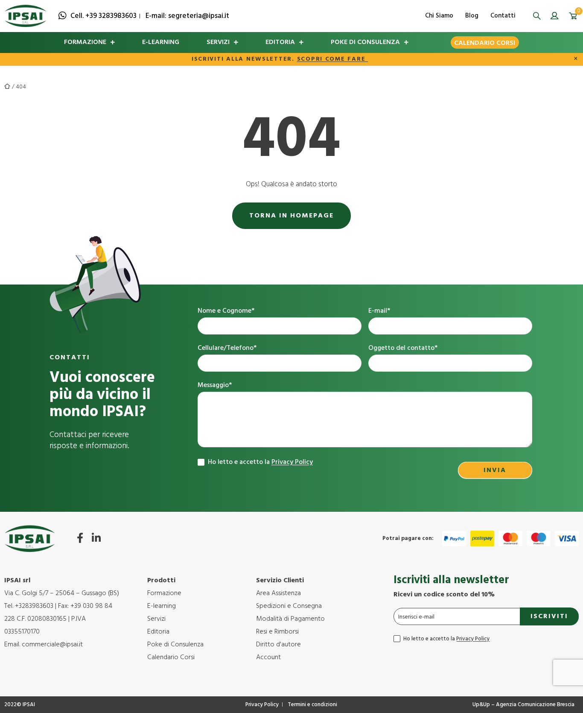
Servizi (218, 42)
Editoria (280, 42)
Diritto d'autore (278, 644)
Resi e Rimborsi (277, 631)
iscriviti (549, 616)
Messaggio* (215, 385)
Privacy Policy (292, 462)
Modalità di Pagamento (290, 619)
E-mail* (379, 311)
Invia (495, 470)
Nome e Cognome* (226, 311)
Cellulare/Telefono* (227, 348)
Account (268, 657)
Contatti (503, 16)
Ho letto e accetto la (259, 462)
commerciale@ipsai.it (52, 644)
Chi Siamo (439, 16)
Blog (471, 16)
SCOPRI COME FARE (332, 59)
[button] (537, 16)
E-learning (160, 42)
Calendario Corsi (484, 43)
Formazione (85, 42)
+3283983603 (34, 606)
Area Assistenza (278, 593)
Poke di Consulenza (365, 42)
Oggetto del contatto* (402, 348)
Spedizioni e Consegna (289, 606)
